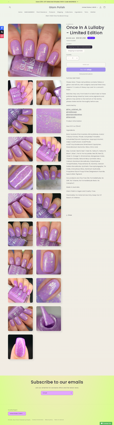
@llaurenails (70, 117)
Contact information (37, 419)
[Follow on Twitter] (2, 32)
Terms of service (59, 419)
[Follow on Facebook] (2, 28)
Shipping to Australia (76, 51)
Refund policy (49, 419)
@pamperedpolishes (74, 115)
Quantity (68, 55)
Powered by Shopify (25, 420)
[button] (10, 7)
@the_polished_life (73, 109)
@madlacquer (71, 112)
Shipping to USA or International (80, 47)
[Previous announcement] (9, 1)
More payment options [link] (86, 74)
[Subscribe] (71, 393)
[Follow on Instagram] (2, 36)
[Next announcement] (105, 1)
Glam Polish (16, 420)
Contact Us (107, 423)
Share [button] (70, 215)
